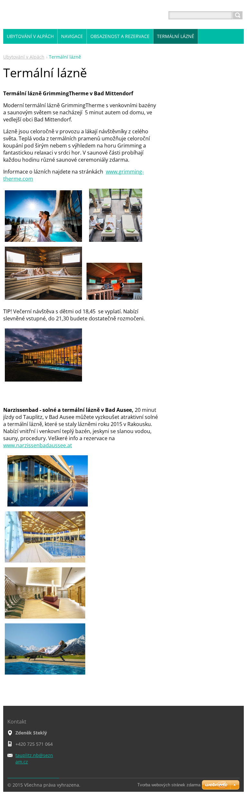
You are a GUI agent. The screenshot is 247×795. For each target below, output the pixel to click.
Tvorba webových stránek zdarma (168, 784)
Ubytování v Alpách (23, 57)
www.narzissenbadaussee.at (37, 445)
